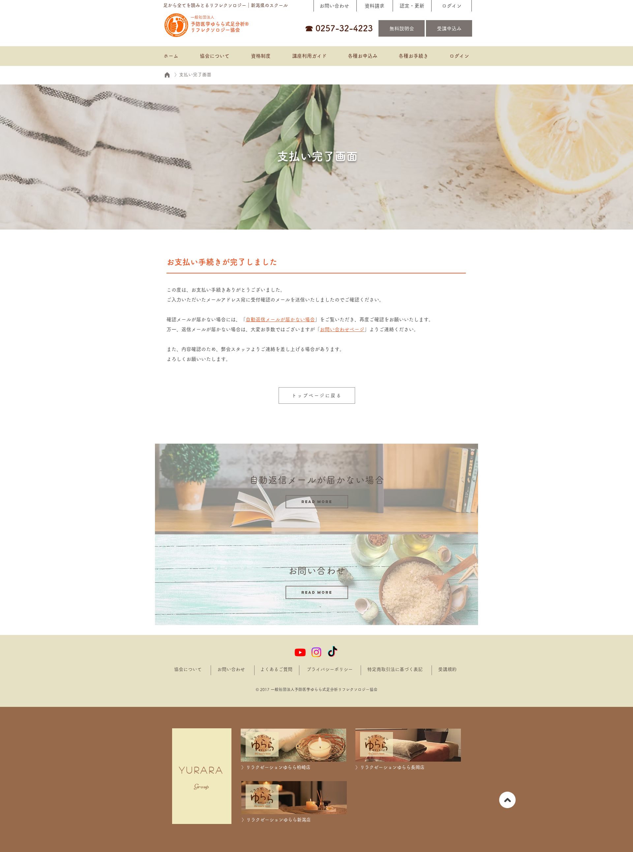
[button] (362, 56)
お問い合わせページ (342, 329)
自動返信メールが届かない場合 (280, 319)
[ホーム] (167, 74)
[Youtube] (300, 652)
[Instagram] (316, 652)
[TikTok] (332, 652)
